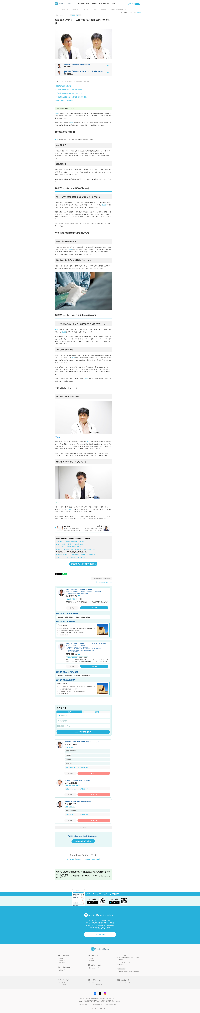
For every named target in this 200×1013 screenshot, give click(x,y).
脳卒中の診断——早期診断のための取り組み (69, 544)
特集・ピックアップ (94, 968)
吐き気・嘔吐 (70, 859)
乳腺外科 (78, 785)
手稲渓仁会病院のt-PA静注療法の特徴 (69, 89)
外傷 (73, 357)
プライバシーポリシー (122, 962)
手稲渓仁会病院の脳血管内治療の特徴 (69, 93)
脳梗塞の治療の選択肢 (63, 86)
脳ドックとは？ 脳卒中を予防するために (68, 546)
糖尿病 (64, 332)
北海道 (68, 599)
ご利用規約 (120, 959)
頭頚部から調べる (76, 9)
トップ (56, 9)
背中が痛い (79, 859)
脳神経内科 (74, 657)
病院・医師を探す (104, 3)
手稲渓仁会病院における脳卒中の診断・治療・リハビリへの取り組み (76, 554)
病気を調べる (65, 9)
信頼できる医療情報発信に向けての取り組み (128, 957)
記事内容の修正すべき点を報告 (104, 582)
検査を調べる (62, 962)
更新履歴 (139, 12)
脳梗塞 (96, 9)
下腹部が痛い (86, 859)
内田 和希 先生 (71, 804)
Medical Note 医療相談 (94, 985)
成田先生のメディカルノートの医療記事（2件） (77, 789)
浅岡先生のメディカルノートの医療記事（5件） (77, 767)
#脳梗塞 (73, 15)
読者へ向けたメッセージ (64, 100)
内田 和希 (71, 596)
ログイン (131, 3)
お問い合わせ (120, 964)
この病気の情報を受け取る (82, 841)
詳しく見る (94, 773)
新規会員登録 (100, 934)
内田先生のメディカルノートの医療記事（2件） (77, 814)
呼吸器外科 (72, 785)
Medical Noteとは (121, 955)
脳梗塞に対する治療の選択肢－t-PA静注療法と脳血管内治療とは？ (75, 549)
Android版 (61, 985)
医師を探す (91, 960)
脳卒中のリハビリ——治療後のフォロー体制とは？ (71, 557)
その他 (113, 3)
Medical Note (92, 983)
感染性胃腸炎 (95, 859)
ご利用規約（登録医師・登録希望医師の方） (128, 971)
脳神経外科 (74, 599)
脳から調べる (87, 9)
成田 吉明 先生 (71, 783)
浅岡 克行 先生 (71, 744)
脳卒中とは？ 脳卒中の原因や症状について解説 (70, 541)
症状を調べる (62, 960)
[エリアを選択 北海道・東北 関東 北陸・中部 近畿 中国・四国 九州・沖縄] (83, 721)
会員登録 (137, 3)
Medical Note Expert (124, 983)
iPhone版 (61, 983)
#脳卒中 (78, 15)
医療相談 (94, 3)
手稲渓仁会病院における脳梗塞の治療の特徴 (71, 97)
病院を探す (91, 958)
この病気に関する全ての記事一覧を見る (83, 564)
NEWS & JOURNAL (93, 970)
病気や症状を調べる (83, 3)
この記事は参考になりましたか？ (102, 578)
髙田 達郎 (71, 654)
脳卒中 (72, 122)
